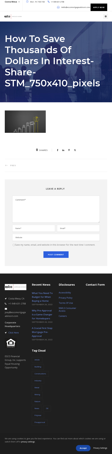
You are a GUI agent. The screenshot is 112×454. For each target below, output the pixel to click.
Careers (63, 316)
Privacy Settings (100, 448)
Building (38, 366)
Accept (83, 448)
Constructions (40, 373)
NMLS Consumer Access (67, 309)
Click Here (13, 332)
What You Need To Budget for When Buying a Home (42, 297)
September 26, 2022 (42, 304)
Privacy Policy (65, 297)
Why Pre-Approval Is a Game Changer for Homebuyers (42, 314)
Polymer (38, 415)
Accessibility (65, 292)
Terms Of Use (66, 302)
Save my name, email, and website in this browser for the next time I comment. (55, 244)
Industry (38, 380)
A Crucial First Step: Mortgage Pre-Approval (42, 332)
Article (37, 360)
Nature (37, 401)
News (37, 408)
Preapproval (40, 422)
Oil (47, 408)
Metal (37, 387)
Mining (37, 394)
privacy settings (28, 441)
